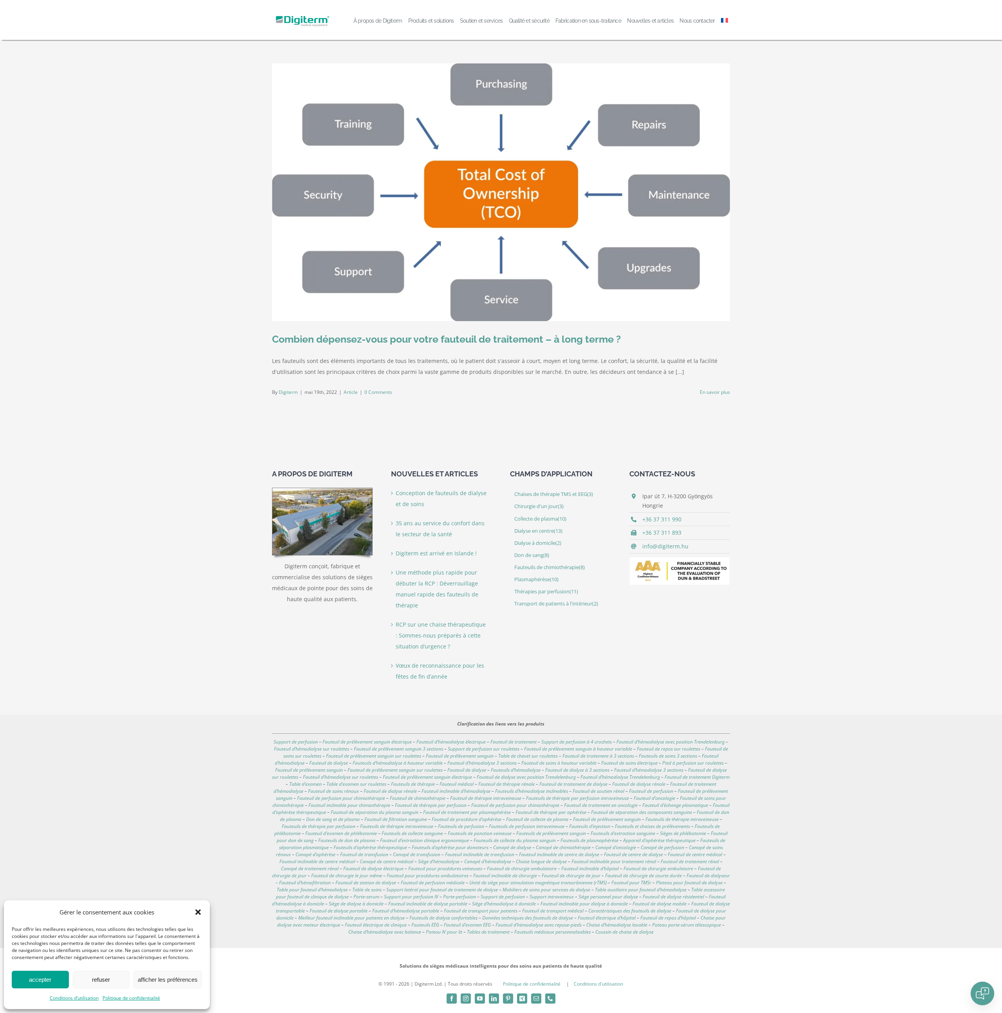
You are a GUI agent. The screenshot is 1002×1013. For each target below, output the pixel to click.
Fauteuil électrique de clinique (376, 924)
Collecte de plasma (540, 518)
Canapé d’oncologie (615, 847)
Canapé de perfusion (662, 847)
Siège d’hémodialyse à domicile (504, 903)
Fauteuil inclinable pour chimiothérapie (349, 805)
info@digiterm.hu (665, 546)
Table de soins (367, 889)
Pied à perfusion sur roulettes (693, 763)
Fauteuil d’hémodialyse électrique (451, 741)
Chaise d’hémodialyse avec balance (384, 932)
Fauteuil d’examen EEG (467, 924)
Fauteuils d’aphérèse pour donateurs (450, 847)
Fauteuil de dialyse (328, 763)
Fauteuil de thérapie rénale (506, 784)
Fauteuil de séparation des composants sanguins (641, 812)
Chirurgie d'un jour (539, 506)
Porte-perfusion (459, 896)
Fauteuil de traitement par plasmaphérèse (467, 812)
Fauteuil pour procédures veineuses (445, 868)
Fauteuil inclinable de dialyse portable (427, 903)
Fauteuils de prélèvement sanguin (551, 833)
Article (351, 392)
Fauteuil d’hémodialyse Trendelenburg (620, 777)
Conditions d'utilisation (598, 984)
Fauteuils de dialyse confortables (443, 917)
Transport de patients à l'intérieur (556, 603)
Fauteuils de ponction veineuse (480, 833)
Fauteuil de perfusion (651, 791)
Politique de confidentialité (131, 998)
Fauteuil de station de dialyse (365, 882)
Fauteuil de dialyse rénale (638, 784)
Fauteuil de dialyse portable (339, 910)
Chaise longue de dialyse (541, 861)
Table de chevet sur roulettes (528, 756)
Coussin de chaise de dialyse (624, 932)
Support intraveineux (552, 896)
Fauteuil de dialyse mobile (660, 903)
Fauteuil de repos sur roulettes (668, 748)
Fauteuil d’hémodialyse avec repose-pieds (539, 924)
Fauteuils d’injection (589, 826)
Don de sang (531, 555)
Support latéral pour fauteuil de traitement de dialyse (442, 889)
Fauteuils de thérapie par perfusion (318, 826)
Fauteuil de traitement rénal (690, 861)
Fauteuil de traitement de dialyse (573, 784)
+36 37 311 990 (661, 519)
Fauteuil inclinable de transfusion (479, 854)
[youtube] (480, 998)
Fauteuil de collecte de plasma (537, 819)
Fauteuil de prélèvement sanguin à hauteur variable (578, 748)
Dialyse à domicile (537, 543)
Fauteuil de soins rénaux (333, 791)
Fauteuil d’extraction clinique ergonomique (424, 840)
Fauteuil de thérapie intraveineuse (485, 798)
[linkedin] (494, 998)
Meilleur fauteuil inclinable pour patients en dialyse (351, 917)
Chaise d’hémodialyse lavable (616, 924)
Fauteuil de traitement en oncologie (601, 805)
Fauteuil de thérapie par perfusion (431, 805)
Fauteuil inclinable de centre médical (317, 861)
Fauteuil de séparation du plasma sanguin (374, 812)
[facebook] (452, 998)
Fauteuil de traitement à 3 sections (598, 756)
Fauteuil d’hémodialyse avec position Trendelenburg (670, 741)
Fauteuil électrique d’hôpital (607, 917)
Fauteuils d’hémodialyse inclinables (531, 791)
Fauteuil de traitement (513, 741)
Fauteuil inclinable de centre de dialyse (559, 854)
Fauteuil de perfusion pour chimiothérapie (341, 798)
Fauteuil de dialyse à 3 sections (577, 770)
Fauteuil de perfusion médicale (433, 882)
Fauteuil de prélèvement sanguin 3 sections (398, 748)
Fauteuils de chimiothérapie (549, 567)
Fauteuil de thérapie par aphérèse (550, 812)
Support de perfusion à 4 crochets (576, 741)
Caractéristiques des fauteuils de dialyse (629, 910)
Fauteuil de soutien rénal (598, 791)
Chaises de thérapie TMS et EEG (553, 494)
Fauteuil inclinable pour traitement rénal (613, 861)
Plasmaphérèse (536, 579)
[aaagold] (680, 560)
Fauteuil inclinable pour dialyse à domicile (584, 903)
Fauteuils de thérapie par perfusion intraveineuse (577, 798)
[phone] (550, 998)
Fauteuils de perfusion (461, 826)
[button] (198, 912)
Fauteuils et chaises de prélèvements (652, 826)
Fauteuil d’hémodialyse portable (405, 910)
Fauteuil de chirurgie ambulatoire (658, 868)
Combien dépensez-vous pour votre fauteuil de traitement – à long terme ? (446, 339)
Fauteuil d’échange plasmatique (675, 805)
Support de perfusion (296, 741)
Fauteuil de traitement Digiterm (697, 777)
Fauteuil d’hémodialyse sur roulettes (311, 748)
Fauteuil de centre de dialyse (633, 854)
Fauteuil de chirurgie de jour (571, 875)
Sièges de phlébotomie (683, 833)
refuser (101, 979)
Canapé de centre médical (386, 861)
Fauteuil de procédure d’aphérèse (466, 819)
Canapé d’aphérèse (315, 854)
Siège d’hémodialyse (439, 861)
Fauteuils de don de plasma (346, 840)
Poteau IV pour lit (444, 932)
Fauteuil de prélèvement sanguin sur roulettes (373, 756)
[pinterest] (508, 998)
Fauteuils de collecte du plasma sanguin (515, 840)
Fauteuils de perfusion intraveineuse (526, 826)
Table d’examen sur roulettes (356, 784)
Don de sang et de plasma (333, 819)
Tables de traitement (488, 932)
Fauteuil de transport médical (553, 910)
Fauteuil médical (457, 784)
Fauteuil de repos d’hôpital (668, 917)
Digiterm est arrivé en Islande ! (436, 553)
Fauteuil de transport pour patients (480, 910)
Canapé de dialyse (512, 847)
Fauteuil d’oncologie (654, 798)
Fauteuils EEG (425, 924)
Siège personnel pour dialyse (608, 896)
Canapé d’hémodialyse (487, 861)
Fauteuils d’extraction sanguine (623, 833)
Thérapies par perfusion (546, 591)
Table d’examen (305, 784)
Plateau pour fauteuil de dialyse (689, 882)
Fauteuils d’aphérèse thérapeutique (370, 847)
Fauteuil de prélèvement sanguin (460, 756)
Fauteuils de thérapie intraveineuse (682, 819)
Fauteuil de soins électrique (629, 763)
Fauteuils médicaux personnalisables (552, 932)
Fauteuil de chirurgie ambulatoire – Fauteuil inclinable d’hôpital (553, 868)
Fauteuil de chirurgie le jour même (346, 875)
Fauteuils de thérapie (413, 784)
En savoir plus (715, 392)
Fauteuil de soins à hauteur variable (559, 763)
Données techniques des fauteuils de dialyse (527, 917)
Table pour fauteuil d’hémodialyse (312, 889)
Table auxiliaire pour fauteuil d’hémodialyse (641, 889)
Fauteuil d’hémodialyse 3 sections (482, 763)
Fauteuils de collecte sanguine (412, 833)
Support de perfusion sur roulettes (483, 748)
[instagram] (466, 998)
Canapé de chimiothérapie (563, 847)
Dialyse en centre (538, 531)
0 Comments (378, 392)
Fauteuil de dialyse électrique (373, 868)
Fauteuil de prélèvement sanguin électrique (367, 741)
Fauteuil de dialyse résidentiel (673, 896)
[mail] (536, 998)
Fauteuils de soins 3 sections (668, 756)
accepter (40, 979)
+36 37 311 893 (661, 532)
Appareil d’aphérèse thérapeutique (659, 840)
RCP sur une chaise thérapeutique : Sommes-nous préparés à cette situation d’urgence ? (441, 635)
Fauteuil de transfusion (364, 854)
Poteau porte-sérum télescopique (686, 924)
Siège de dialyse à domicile (356, 903)
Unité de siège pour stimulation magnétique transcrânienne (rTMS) (538, 882)
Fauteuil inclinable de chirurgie (505, 875)
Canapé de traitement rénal (310, 868)
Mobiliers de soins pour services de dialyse (546, 889)
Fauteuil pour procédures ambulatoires (428, 875)
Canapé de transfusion (416, 854)
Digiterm (288, 392)
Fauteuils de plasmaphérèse (589, 840)
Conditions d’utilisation (74, 998)
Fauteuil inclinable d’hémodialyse (456, 791)
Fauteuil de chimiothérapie (417, 798)
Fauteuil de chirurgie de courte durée (643, 875)
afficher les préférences (168, 979)
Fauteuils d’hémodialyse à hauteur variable (398, 763)
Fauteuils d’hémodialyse (516, 770)
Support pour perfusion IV (411, 896)
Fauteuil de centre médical (695, 854)
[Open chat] (982, 993)
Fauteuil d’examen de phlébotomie (341, 833)
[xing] (522, 998)
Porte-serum (366, 896)
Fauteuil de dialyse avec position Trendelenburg (526, 777)
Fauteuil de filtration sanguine (395, 819)
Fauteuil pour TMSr (631, 882)
